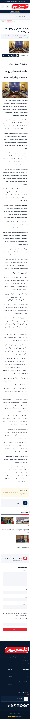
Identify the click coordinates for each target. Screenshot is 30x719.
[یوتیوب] (21, 705)
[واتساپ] (15, 705)
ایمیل (25, 597)
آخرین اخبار (24, 16)
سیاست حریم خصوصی (8, 679)
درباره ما (27, 676)
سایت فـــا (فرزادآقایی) (11, 716)
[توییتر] (11, 705)
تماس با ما (10, 676)
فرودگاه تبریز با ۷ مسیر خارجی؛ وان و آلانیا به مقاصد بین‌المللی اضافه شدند (22, 531)
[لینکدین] (18, 705)
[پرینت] (6, 55)
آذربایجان (20, 16)
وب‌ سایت (25, 604)
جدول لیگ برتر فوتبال (25, 679)
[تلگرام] (24, 705)
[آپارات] (8, 705)
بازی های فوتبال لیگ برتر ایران (23, 681)
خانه (28, 16)
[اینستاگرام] (27, 705)
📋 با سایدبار (9, 21)
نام (26, 590)
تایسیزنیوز (15, 11)
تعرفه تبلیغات (10, 681)
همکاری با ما (10, 684)
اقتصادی (17, 16)
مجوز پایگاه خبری (9, 686)
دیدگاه (25, 571)
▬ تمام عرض (3, 21)
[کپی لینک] (3, 55)
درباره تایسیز (10, 673)
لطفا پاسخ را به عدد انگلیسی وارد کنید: (18, 618)
